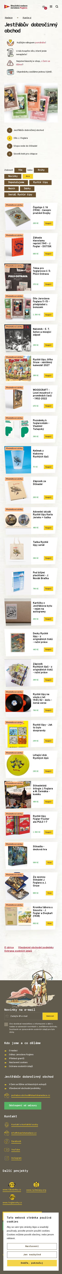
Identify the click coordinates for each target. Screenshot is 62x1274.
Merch (11, 188)
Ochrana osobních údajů (18, 951)
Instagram (16, 1158)
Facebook (16, 1141)
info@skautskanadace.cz (24, 1133)
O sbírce (9, 947)
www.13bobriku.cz (12, 1189)
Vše (20, 170)
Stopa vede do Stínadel (23, 146)
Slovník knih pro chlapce (23, 154)
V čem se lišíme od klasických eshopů (27, 1084)
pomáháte (40, 42)
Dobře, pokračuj (32, 1263)
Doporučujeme (16, 182)
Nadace (9, 17)
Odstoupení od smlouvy (23, 1105)
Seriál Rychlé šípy (20, 194)
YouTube (15, 1149)
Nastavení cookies (18, 1062)
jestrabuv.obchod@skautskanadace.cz (30, 1095)
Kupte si (27, 17)
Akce (28, 176)
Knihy (41, 170)
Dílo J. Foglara (18, 138)
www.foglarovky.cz (12, 1202)
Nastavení (32, 1246)
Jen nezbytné (32, 1254)
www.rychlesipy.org (36, 1190)
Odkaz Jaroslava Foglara (21, 1054)
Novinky (13, 176)
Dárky (27, 188)
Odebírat (50, 1016)
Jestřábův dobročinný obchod (26, 130)
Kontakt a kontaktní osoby (24, 1124)
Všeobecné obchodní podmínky (36, 947)
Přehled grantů (16, 1058)
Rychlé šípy (40, 182)
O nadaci (13, 1050)
